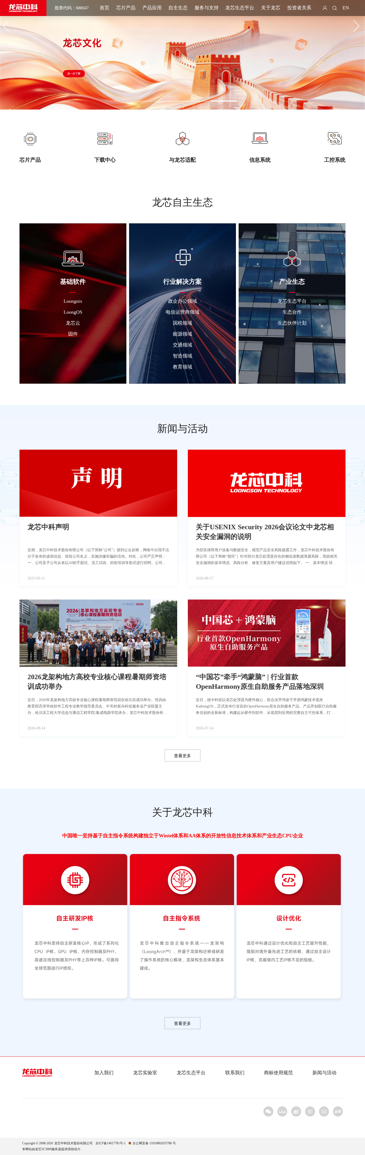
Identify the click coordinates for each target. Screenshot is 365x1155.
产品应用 (152, 7)
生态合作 (292, 312)
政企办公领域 (182, 301)
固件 (73, 334)
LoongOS (73, 312)
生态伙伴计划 (292, 323)
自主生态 (178, 7)
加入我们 (104, 1072)
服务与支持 (207, 7)
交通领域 (182, 345)
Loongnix (73, 301)
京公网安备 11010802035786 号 (154, 1143)
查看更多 (182, 755)
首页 (104, 7)
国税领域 (182, 323)
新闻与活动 (324, 1072)
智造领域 (182, 356)
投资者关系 (299, 7)
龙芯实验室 (145, 1072)
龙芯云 (73, 323)
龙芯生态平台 (239, 7)
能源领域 (182, 334)
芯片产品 (125, 7)
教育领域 (182, 367)
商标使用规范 (278, 1072)
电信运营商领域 (182, 312)
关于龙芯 (270, 7)
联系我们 (234, 1072)
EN (346, 7)
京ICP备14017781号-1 (110, 1143)
